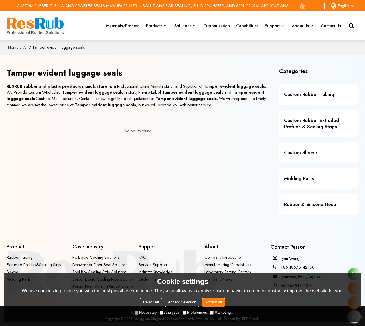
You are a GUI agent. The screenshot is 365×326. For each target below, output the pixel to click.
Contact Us (331, 25)
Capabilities (247, 25)
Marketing (222, 313)
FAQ (143, 257)
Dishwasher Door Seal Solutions (99, 265)
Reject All (151, 302)
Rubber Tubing (20, 257)
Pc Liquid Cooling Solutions (95, 257)
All (25, 47)
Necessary (148, 313)
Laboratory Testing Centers (227, 272)
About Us (300, 25)
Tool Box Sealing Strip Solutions (99, 272)
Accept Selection (182, 302)
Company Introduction (223, 257)
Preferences (197, 313)
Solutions (182, 25)
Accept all (213, 302)
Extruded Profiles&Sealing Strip (34, 265)
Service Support (153, 265)
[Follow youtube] (302, 5)
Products (154, 25)
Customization (216, 25)
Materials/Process (122, 25)
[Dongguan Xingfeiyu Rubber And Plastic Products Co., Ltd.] (35, 25)
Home (13, 47)
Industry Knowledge (156, 272)
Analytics (172, 313)
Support (272, 25)
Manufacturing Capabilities (227, 265)
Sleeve (12, 272)
